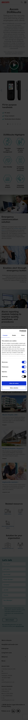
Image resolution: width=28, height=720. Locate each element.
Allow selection (14, 388)
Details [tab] (14, 335)
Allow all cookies (14, 383)
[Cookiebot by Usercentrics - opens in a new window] (19, 331)
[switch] (24, 367)
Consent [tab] (5, 335)
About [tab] (23, 335)
